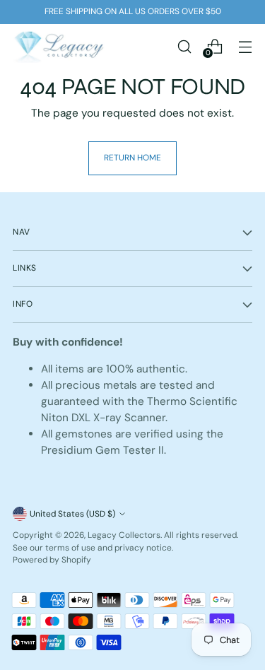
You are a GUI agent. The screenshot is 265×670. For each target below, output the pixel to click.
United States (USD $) (72, 513)
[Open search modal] (184, 46)
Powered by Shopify (52, 559)
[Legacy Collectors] (59, 46)
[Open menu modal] (244, 46)
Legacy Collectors (124, 535)
